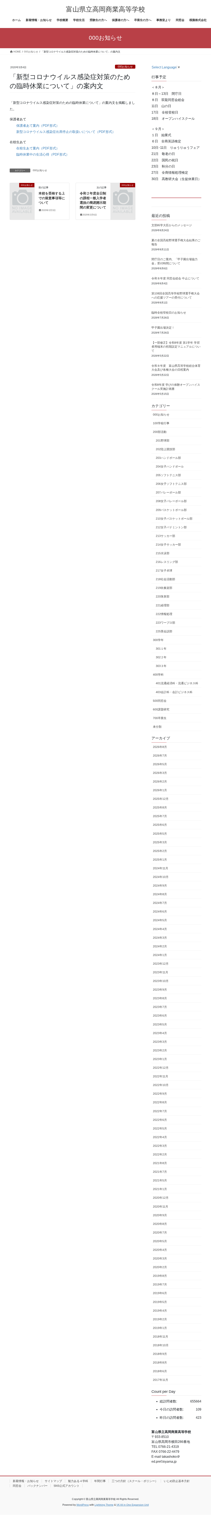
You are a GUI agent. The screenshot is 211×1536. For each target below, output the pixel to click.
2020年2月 (160, 1267)
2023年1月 (160, 1059)
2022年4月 (160, 1137)
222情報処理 (164, 614)
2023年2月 (160, 1050)
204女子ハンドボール (170, 466)
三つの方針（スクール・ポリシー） (135, 1481)
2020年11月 (160, 1206)
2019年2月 (160, 1319)
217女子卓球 (164, 570)
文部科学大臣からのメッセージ (171, 225)
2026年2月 (160, 781)
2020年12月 (161, 1197)
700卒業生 (159, 718)
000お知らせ (125, 66)
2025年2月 (160, 851)
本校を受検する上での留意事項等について (52, 198)
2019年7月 (160, 1284)
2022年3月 (160, 1145)
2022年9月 (160, 1093)
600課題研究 (161, 709)
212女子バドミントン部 (171, 527)
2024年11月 (160, 868)
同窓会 (17, 1485)
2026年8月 (160, 747)
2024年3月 (160, 937)
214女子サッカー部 (168, 544)
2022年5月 (160, 1128)
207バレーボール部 (168, 492)
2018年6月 (160, 1371)
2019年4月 (160, 1310)
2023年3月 (160, 1041)
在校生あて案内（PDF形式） (37, 148)
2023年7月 (160, 1007)
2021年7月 (160, 1171)
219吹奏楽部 (164, 587)
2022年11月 (160, 1076)
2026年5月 (160, 764)
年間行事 (100, 1481)
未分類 (157, 726)
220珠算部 (162, 596)
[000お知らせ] (22, 190)
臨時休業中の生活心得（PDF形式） (42, 154)
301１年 (161, 648)
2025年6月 (160, 824)
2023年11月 (160, 972)
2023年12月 (161, 963)
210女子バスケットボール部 (174, 518)
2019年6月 (160, 1293)
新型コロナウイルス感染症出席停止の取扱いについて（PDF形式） (65, 132)
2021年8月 (160, 1163)
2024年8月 (160, 894)
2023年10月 (161, 981)
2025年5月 (160, 833)
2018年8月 (160, 1362)
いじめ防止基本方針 (177, 1481)
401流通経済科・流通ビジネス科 (177, 683)
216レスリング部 (167, 562)
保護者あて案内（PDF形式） (37, 125)
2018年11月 (160, 1336)
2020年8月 (160, 1224)
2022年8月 (160, 1102)
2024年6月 (160, 911)
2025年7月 (160, 816)
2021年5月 (160, 1180)
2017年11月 (160, 1379)
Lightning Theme (104, 1504)
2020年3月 (160, 1258)
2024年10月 (161, 877)
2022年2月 (160, 1154)
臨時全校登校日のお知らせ (168, 312)
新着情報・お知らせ (26, 1481)
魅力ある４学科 (78, 1481)
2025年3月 (160, 842)
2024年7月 (160, 902)
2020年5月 (160, 1241)
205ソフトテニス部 (168, 475)
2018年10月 (161, 1345)
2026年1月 (160, 790)
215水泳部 (162, 553)
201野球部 (162, 440)
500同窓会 (159, 700)
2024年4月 (160, 929)
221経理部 (162, 605)
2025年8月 (160, 807)
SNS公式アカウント (67, 1485)
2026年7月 (160, 755)
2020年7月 (160, 1232)
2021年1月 (160, 1189)
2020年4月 (160, 1249)
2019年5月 (160, 1302)
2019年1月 (160, 1328)
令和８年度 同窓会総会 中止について (175, 278)
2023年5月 (160, 1024)
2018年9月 (160, 1354)
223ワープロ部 (165, 622)
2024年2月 (160, 946)
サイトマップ (53, 1481)
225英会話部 (164, 631)
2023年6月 (160, 1015)
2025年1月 (160, 859)
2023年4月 (160, 1033)
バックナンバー (37, 1485)
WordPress (82, 1504)
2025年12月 (161, 798)
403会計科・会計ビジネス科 (174, 692)
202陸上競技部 (165, 449)
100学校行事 (161, 423)
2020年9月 (160, 1215)
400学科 (158, 674)
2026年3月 (160, 772)
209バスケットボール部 (171, 510)
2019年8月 (160, 1275)
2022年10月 (161, 1085)
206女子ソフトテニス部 (171, 483)
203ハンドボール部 (168, 457)
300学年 (158, 640)
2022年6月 (160, 1119)
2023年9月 (160, 989)
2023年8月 (160, 998)
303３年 (161, 666)
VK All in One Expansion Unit (132, 1504)
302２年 (161, 657)
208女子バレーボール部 (171, 501)
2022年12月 (161, 1067)
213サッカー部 (165, 536)
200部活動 (159, 432)
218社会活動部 (165, 579)
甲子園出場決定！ (163, 327)
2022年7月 (160, 1111)
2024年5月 (160, 920)
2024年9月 (160, 885)
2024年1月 (160, 955)
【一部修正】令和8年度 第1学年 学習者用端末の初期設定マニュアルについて (175, 346)
